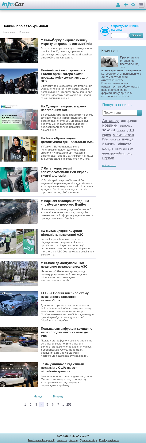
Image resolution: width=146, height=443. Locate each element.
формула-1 (126, 126)
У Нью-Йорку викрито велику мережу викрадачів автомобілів (66, 41)
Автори (73, 440)
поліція (127, 139)
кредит (107, 149)
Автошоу (110, 120)
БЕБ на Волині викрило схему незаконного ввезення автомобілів (65, 296)
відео (106, 135)
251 (68, 404)
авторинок (129, 121)
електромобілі (113, 153)
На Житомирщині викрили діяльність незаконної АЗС (62, 232)
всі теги (109, 165)
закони (108, 130)
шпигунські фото (124, 149)
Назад (38, 396)
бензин (109, 144)
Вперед (58, 396)
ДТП (130, 130)
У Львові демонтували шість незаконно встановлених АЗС (64, 264)
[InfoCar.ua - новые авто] (13, 5)
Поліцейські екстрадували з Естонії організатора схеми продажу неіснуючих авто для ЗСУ (64, 76)
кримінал (115, 139)
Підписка (136, 35)
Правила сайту (88, 440)
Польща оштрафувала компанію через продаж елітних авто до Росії (66, 332)
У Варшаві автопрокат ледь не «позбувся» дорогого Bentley (65, 202)
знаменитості (123, 135)
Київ (105, 139)
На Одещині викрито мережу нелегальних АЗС (63, 108)
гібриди (108, 158)
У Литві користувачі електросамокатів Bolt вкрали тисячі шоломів (64, 172)
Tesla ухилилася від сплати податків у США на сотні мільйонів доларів (62, 367)
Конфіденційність (109, 440)
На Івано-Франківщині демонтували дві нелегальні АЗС (67, 139)
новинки (109, 125)
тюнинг (121, 130)
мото (129, 153)
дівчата (125, 144)
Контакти (62, 440)
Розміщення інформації (41, 440)
